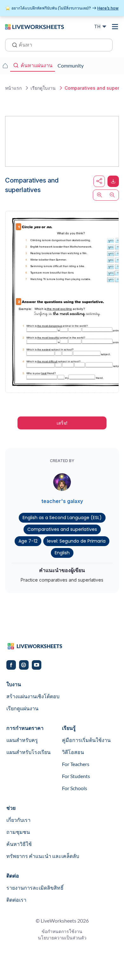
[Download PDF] (113, 181)
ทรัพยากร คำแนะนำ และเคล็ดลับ (42, 856)
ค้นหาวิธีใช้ (19, 844)
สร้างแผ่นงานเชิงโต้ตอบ (32, 696)
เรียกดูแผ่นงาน (22, 708)
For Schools (74, 788)
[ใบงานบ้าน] (5, 66)
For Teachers (75, 764)
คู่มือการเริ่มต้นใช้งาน (86, 740)
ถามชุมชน (18, 832)
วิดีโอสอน (73, 752)
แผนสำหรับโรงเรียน (28, 752)
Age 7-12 (28, 541)
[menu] (115, 26)
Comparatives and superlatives (62, 529)
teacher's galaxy (62, 501)
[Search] (12, 44)
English (62, 553)
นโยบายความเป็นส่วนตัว (62, 937)
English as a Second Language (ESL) (62, 517)
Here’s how (108, 8)
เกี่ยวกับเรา (18, 820)
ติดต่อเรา (16, 900)
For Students (76, 776)
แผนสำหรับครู (22, 740)
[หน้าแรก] (34, 26)
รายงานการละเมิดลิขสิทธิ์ (35, 888)
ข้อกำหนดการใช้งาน (62, 931)
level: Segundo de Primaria (76, 541)
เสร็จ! (62, 423)
